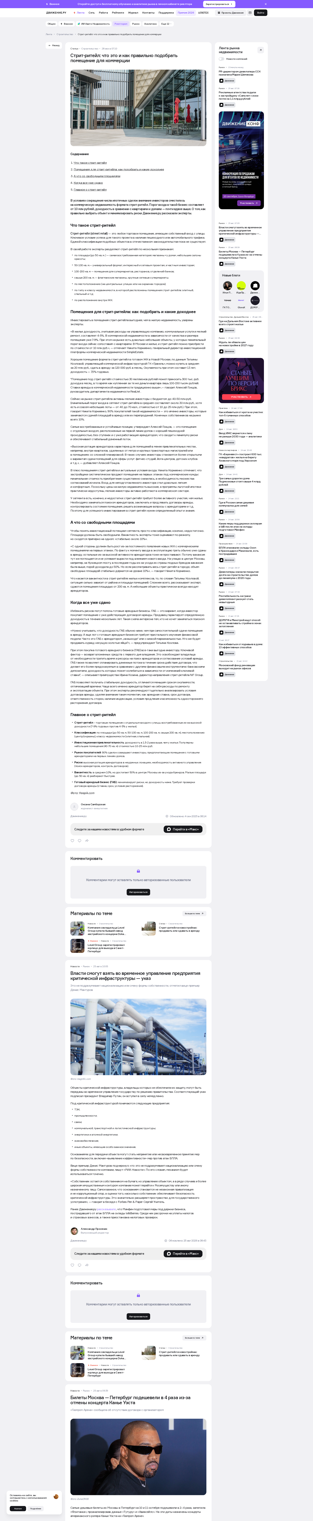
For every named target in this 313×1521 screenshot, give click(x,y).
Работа (103, 12)
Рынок (86, 966)
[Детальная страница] (102, 929)
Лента (80, 12)
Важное (94, 941)
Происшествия (225, 544)
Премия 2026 (186, 12)
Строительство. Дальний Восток (234, 317)
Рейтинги (118, 12)
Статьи (74, 48)
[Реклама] (241, 160)
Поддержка (166, 12)
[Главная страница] (56, 13)
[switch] (233, 59)
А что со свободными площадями (97, 176)
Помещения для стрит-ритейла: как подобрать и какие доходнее (119, 169)
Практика (223, 408)
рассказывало (106, 1209)
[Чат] (250, 12)
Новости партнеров (228, 450)
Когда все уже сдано (88, 182)
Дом (221, 429)
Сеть (92, 12)
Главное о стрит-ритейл (90, 189)
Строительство (89, 48)
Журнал (133, 12)
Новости (92, 924)
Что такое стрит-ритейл (90, 162)
